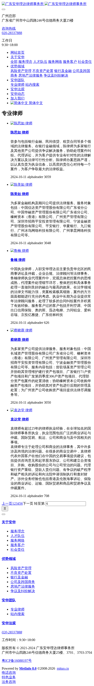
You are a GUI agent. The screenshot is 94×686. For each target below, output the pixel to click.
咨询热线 (9, 28)
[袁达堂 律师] (21, 410)
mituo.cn (63, 668)
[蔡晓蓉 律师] (21, 330)
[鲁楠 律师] (19, 250)
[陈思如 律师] (21, 123)
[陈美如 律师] (21, 184)
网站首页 (17, 52)
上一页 (7, 503)
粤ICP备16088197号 (17, 660)
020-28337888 (12, 33)
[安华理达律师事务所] (47, 4)
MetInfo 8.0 (28, 668)
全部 (13, 61)
